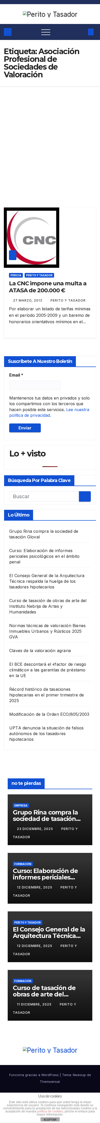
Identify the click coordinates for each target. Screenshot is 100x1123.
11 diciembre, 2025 (35, 1004)
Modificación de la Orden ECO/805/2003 (49, 714)
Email (16, 375)
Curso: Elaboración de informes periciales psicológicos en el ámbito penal (44, 556)
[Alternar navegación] (45, 32)
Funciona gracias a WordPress (34, 1075)
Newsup (79, 1075)
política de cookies (50, 1111)
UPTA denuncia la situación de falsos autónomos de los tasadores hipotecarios (46, 733)
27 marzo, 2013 (28, 300)
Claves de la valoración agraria (40, 650)
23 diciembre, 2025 (35, 829)
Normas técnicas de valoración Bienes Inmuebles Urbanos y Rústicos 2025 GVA (47, 631)
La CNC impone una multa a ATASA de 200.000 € (47, 287)
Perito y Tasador (39, 275)
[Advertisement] (50, 139)
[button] (81, 32)
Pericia (16, 275)
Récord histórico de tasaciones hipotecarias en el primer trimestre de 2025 (46, 695)
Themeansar (50, 1081)
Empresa (20, 805)
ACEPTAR (50, 1119)
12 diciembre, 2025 (35, 887)
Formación (22, 864)
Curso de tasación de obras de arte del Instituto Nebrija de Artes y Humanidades (48, 606)
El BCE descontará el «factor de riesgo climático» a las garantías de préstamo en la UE (47, 670)
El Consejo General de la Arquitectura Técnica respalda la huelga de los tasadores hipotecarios (46, 581)
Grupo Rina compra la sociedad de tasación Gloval (45, 819)
